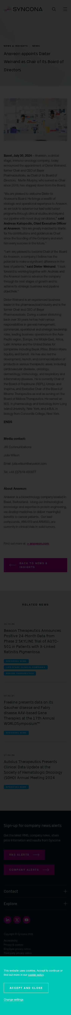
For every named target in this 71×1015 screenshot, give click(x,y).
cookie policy (36, 974)
